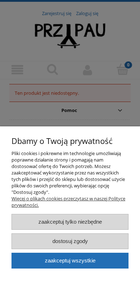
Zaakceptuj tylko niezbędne (70, 222)
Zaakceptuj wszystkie (70, 260)
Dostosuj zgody (70, 241)
